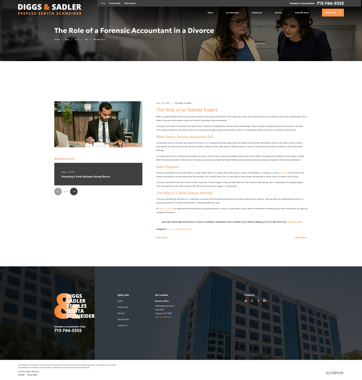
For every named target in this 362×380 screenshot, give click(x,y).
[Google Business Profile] (245, 300)
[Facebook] (258, 300)
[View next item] (73, 191)
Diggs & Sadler (165, 208)
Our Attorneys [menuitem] (232, 12)
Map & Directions (163, 317)
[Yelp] (252, 300)
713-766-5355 (330, 3)
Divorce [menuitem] (278, 12)
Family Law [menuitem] (257, 12)
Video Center (130, 3)
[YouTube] (264, 300)
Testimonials (114, 3)
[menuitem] (21, 374)
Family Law (123, 307)
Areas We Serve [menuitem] (302, 12)
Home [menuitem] (210, 12)
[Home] (49, 9)
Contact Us (122, 325)
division (283, 172)
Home (120, 301)
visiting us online (294, 221)
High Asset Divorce (183, 229)
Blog (103, 3)
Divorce (170, 229)
